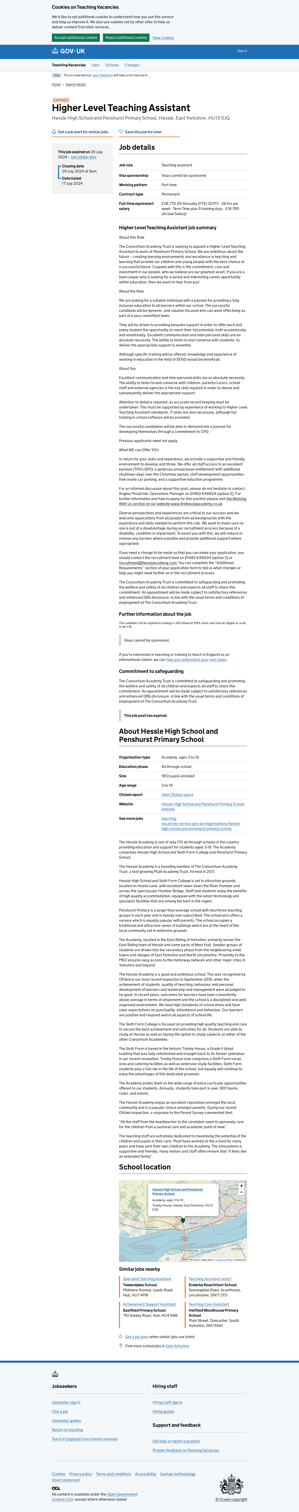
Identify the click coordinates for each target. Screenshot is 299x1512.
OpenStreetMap (223, 1259)
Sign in (242, 51)
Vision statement (66, 1480)
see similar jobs (83, 157)
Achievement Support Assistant (149, 1304)
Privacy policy (80, 1474)
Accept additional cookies (75, 37)
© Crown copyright (231, 1499)
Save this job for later (143, 132)
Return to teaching (67, 1429)
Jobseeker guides (66, 1420)
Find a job (60, 1411)
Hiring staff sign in (167, 1402)
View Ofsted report (177, 794)
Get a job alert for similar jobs (83, 132)
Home (56, 84)
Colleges (132, 65)
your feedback (103, 75)
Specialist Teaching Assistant (147, 1278)
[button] (183, 1221)
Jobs (95, 65)
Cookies (58, 1474)
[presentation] (183, 1221)
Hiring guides (163, 1411)
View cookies (163, 38)
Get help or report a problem (176, 1441)
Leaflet (196, 1259)
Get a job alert (137, 1336)
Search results (76, 84)
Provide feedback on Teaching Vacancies (186, 1450)
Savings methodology (177, 1474)
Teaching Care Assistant (209, 1304)
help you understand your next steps (196, 659)
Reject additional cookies (126, 37)
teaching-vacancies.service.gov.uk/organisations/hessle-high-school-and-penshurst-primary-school (201, 823)
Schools (112, 65)
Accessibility (145, 1474)
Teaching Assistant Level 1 (210, 1278)
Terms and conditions (113, 1474)
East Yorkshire (177, 1346)
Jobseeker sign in (66, 1402)
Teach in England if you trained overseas (85, 1439)
